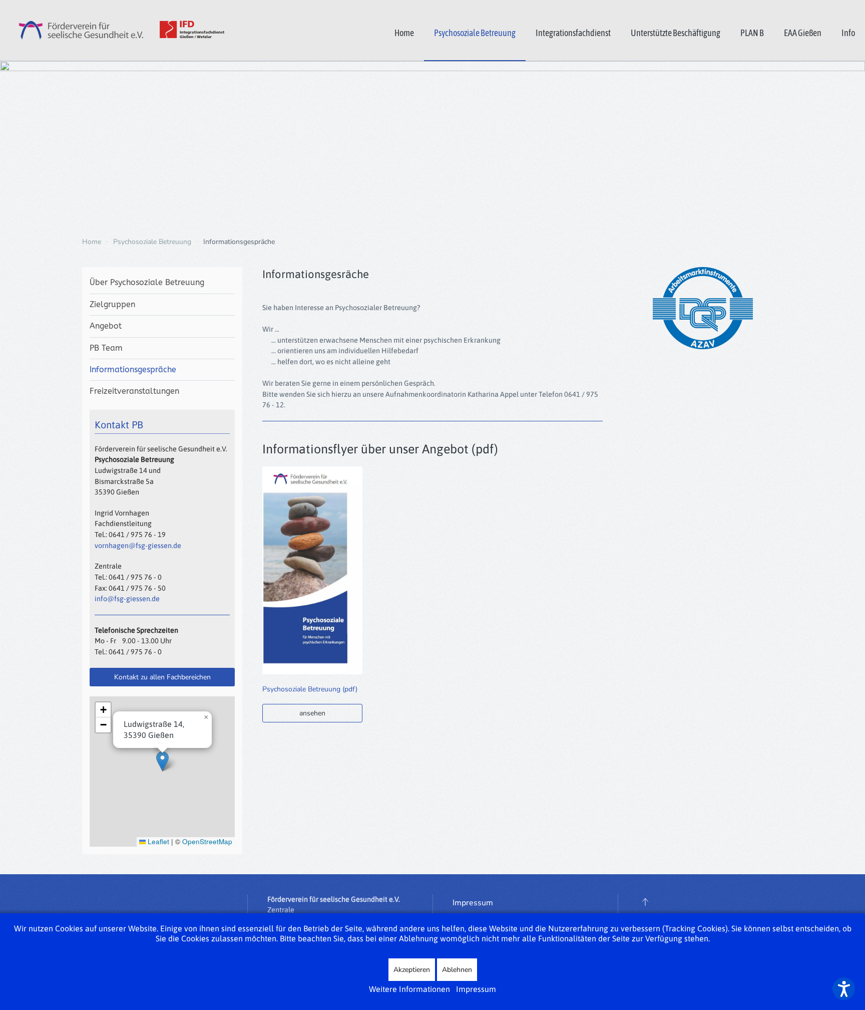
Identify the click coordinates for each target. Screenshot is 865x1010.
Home (404, 33)
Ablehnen (457, 969)
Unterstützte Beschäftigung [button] (675, 33)
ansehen (312, 713)
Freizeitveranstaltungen (134, 391)
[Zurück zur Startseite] (112, 30)
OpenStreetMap (207, 841)
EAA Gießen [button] (802, 33)
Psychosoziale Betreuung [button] (475, 33)
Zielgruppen (112, 304)
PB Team (106, 348)
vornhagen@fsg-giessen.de (138, 546)
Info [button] (848, 33)
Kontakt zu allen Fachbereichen (162, 677)
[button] (162, 761)
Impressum (473, 902)
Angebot (106, 326)
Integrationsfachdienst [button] (573, 33)
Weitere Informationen (409, 988)
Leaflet (157, 841)
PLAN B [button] (752, 33)
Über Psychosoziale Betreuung (147, 282)
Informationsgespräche (133, 369)
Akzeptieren (411, 969)
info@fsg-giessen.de (127, 599)
